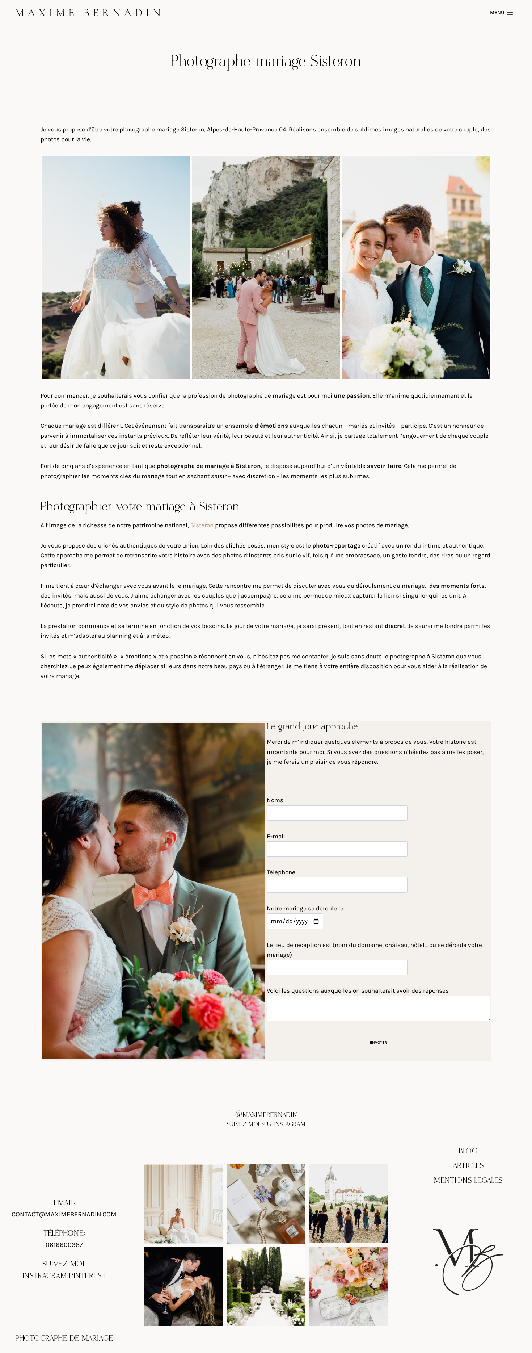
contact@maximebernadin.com (64, 1214)
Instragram (44, 1276)
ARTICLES (468, 1165)
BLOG (468, 1151)
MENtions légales (468, 1180)
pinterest (87, 1276)
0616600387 (64, 1245)
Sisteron (202, 525)
